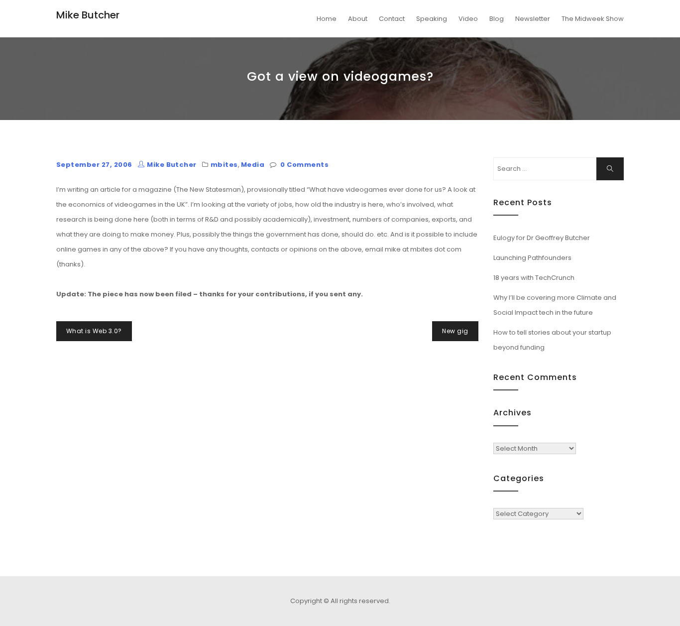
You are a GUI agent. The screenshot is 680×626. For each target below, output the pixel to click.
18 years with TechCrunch (533, 277)
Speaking (431, 18)
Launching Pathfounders (532, 257)
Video (468, 18)
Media (252, 164)
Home (327, 18)
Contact (392, 18)
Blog (496, 18)
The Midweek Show (593, 18)
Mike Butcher (87, 15)
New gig (455, 331)
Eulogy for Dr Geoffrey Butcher (541, 238)
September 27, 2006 (94, 164)
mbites (224, 164)
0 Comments (304, 164)
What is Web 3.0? (94, 331)
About (357, 18)
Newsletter (532, 18)
